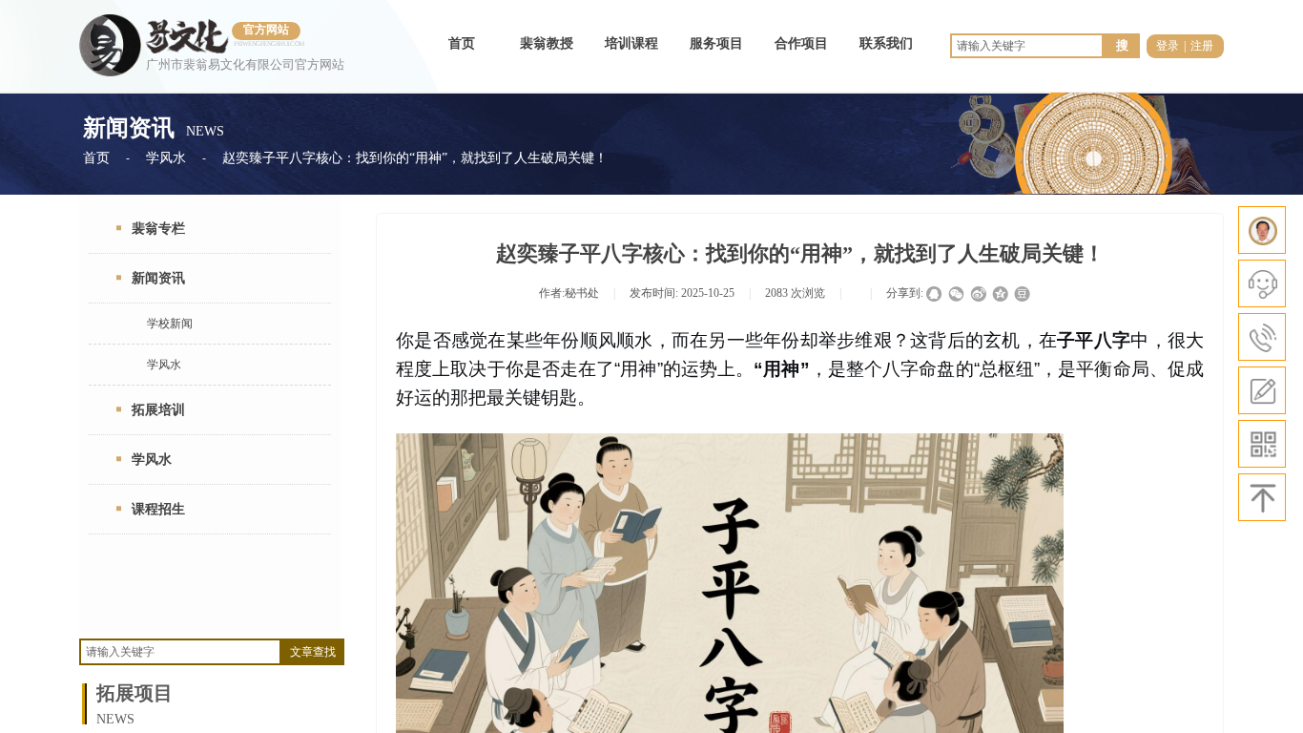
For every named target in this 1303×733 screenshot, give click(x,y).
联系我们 (886, 43)
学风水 (166, 158)
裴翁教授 (546, 43)
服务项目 (716, 43)
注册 (1201, 45)
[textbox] (180, 652)
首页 (461, 43)
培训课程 (631, 43)
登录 (1167, 45)
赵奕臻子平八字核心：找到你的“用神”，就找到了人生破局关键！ (415, 158)
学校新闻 (170, 323)
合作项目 (801, 43)
